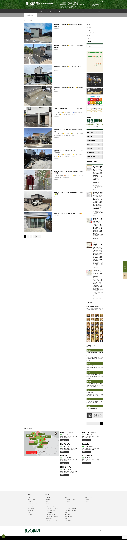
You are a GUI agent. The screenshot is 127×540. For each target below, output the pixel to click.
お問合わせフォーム (88, 497)
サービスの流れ (31, 506)
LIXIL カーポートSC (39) (50, 514)
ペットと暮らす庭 (90, 32)
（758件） (95, 161)
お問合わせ (97, 11)
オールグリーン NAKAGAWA (71, 503)
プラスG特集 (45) (49, 518)
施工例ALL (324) (49, 499)
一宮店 (88, 406)
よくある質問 (87, 499)
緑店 (88, 390)
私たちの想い (30, 501)
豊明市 (100, 394)
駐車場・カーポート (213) (50, 503)
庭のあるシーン (90, 38)
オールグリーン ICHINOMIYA (71, 510)
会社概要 (66, 512)
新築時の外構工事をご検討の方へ (34, 503)
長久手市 (88, 401)
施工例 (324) (48, 11)
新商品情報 (89, 27)
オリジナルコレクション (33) (51, 520)
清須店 (88, 363)
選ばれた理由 (30, 510)
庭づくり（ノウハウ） (91, 35)
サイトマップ (87, 501)
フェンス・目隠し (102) (50, 510)
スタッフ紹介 (67, 514)
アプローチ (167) (49, 512)
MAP (73, 437)
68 (36, 236)
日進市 (100, 401)
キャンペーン (74, 11)
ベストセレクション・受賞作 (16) (52, 516)
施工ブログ (30, 15)
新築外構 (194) (49, 501)
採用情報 (90, 11)
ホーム (28, 11)
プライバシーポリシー (89, 503)
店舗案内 (82, 11)
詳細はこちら (64, 440)
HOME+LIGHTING (68, 516)
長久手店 (89, 399)
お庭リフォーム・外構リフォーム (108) (53, 506)
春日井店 (89, 381)
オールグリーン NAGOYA (70, 499)
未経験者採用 (68, 520)
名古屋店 (89, 350)
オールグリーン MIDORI (70, 506)
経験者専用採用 (68, 522)
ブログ (66, 11)
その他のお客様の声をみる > (98, 298)
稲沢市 (95, 367)
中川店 (88, 372)
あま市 (91, 367)
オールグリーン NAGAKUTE (71, 508)
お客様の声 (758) (58, 11)
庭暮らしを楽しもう (38, 11)
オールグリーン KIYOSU (70, 501)
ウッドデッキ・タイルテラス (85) (52, 508)
